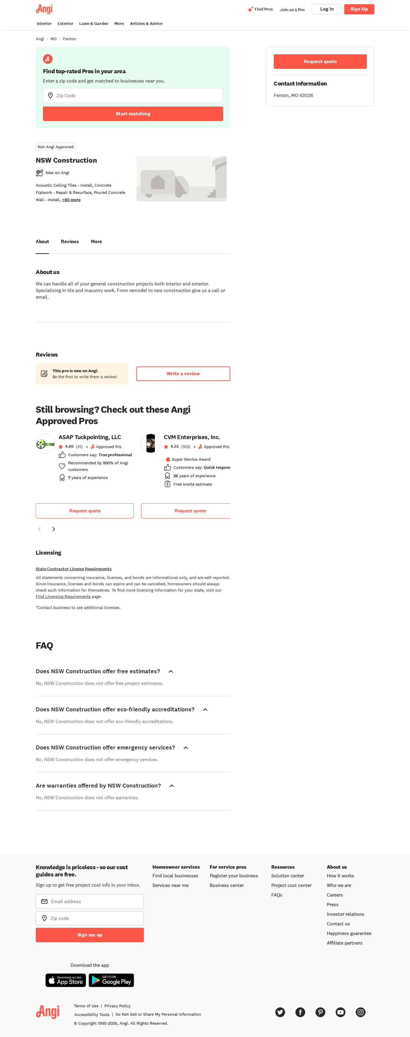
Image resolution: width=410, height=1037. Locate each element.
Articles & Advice (146, 23)
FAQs (276, 895)
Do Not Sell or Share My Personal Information (158, 1014)
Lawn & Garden (93, 23)
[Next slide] (53, 529)
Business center (227, 885)
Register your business (234, 876)
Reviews (70, 241)
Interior (44, 23)
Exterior (65, 23)
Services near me (170, 885)
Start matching (133, 113)
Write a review (183, 373)
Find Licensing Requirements (63, 596)
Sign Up (359, 9)
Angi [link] (40, 38)
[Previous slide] (39, 529)
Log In (327, 9)
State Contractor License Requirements (74, 569)
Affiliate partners (345, 943)
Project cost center (291, 885)
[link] (85, 459)
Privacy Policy (117, 1005)
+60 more (71, 200)
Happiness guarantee (349, 933)
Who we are (339, 885)
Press (333, 904)
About (42, 241)
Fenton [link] (69, 38)
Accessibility (92, 1014)
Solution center (287, 876)
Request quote (85, 511)
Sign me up (89, 935)
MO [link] (53, 38)
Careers (335, 895)
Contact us (338, 924)
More (119, 23)
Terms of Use (86, 1005)
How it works (340, 876)
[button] (39, 530)
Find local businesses (175, 876)
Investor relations (345, 914)
